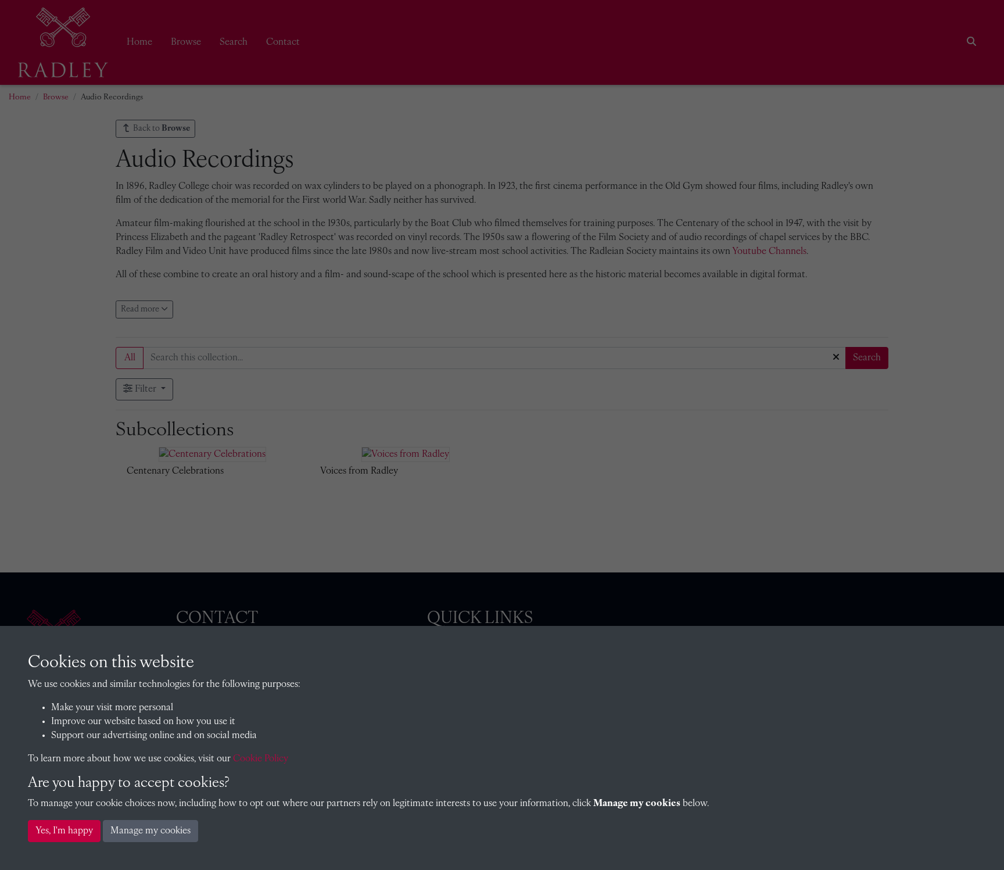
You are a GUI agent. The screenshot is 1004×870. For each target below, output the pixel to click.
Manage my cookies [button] (150, 831)
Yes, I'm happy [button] (64, 831)
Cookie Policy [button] (260, 759)
